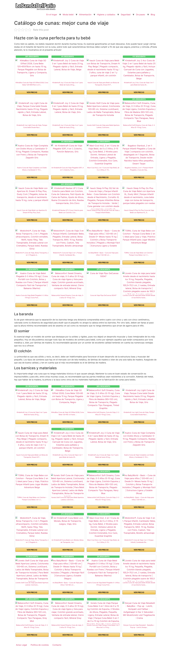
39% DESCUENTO (32, 56)
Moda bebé (68, 14)
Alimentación (85, 14)
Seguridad (125, 14)
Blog (153, 14)
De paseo (140, 14)
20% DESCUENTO (67, 269)
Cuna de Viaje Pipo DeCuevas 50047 (103, 295)
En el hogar (51, 14)
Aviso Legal (21, 645)
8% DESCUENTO (67, 56)
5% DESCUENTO (67, 557)
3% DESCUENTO (32, 269)
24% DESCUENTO (67, 184)
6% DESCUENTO (67, 142)
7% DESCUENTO (32, 557)
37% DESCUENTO (103, 269)
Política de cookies (40, 645)
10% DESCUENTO (103, 599)
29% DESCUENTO (139, 99)
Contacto (56, 645)
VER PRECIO (32, 92)
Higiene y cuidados (106, 14)
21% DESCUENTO (67, 514)
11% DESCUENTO (138, 56)
